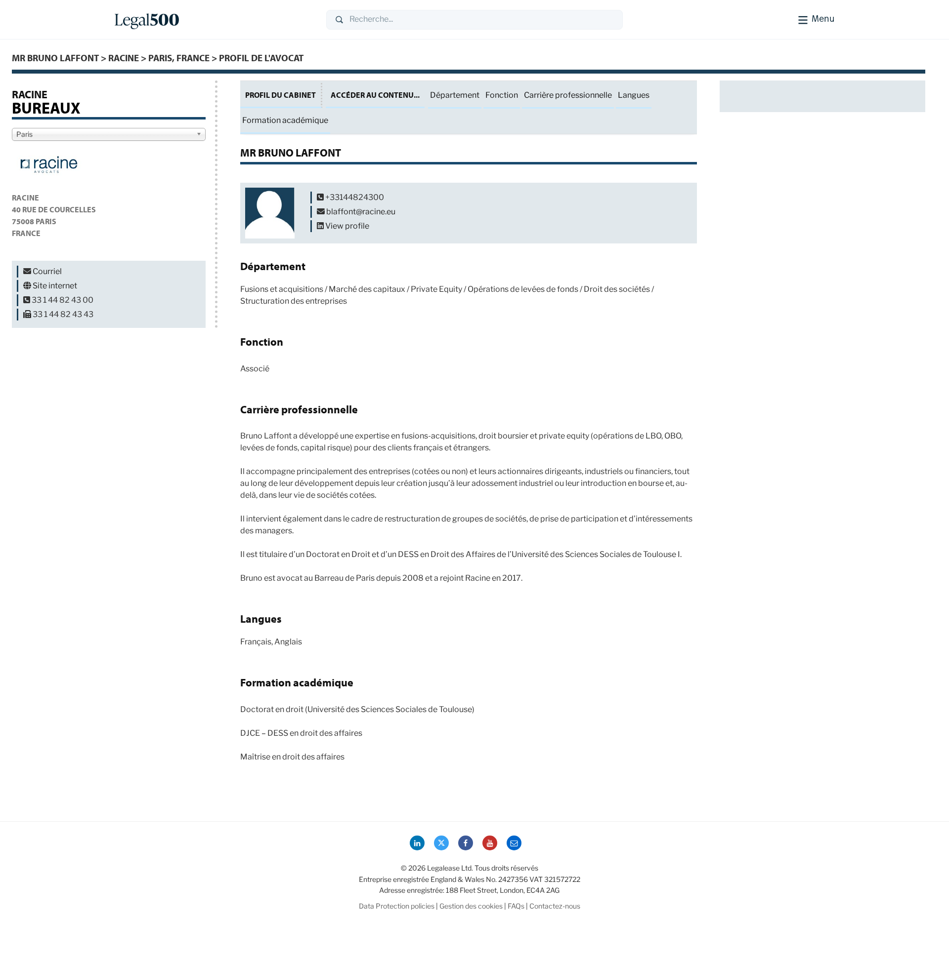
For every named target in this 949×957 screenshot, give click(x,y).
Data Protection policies (396, 906)
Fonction (501, 95)
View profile (347, 226)
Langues (633, 95)
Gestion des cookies (471, 906)
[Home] (212, 20)
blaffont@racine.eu (360, 211)
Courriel (47, 271)
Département (454, 95)
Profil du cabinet (280, 95)
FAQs (516, 906)
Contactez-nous (554, 906)
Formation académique (285, 120)
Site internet (55, 285)
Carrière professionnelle (568, 95)
